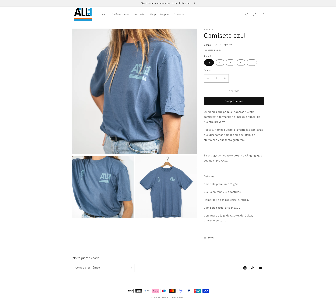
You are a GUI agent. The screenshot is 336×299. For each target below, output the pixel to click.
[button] (247, 14)
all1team (162, 297)
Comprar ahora (234, 101)
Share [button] (211, 237)
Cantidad (208, 70)
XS (209, 62)
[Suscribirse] (131, 268)
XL (251, 62)
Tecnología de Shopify (175, 297)
